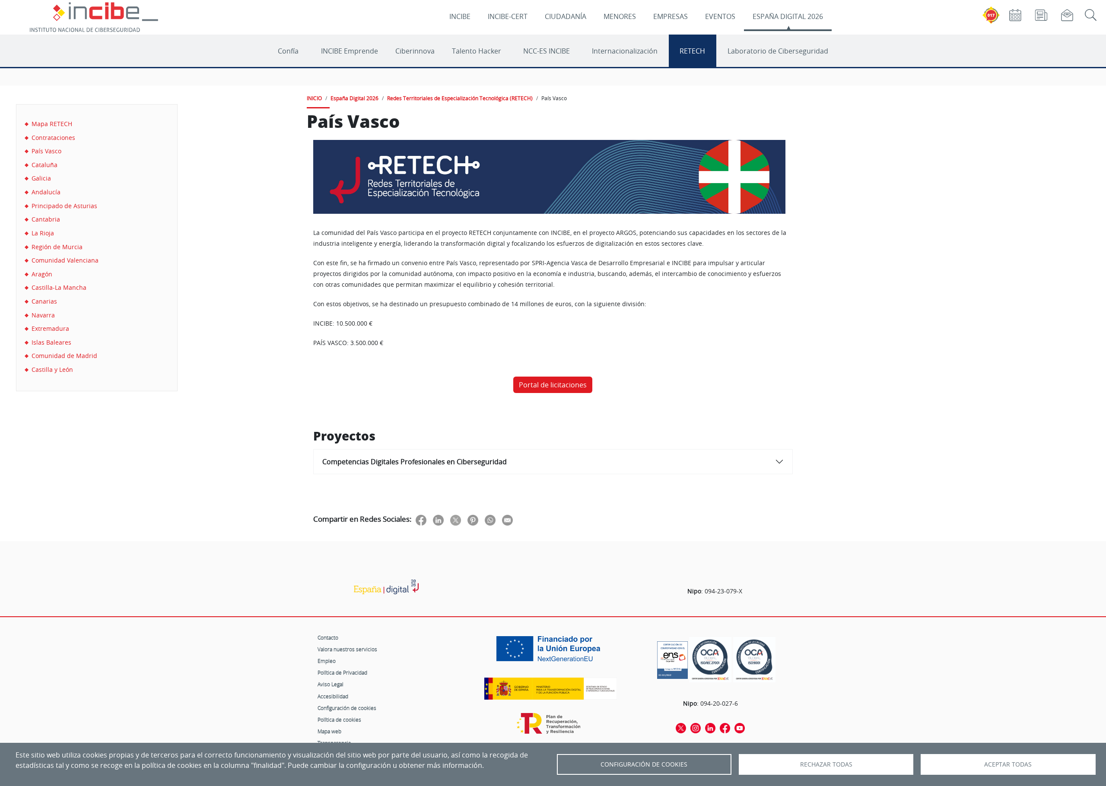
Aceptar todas (1008, 764)
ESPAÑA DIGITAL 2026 (788, 16)
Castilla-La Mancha (59, 287)
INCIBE (459, 16)
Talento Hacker (476, 51)
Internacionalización (625, 51)
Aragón (42, 274)
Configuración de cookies (347, 707)
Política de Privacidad (342, 672)
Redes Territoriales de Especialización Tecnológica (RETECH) (460, 98)
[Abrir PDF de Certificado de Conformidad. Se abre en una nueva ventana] (672, 657)
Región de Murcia (57, 247)
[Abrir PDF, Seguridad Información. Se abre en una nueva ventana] (710, 659)
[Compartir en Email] (507, 520)
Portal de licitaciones (553, 385)
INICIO (314, 98)
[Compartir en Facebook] (421, 520)
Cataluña (44, 165)
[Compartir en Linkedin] (438, 520)
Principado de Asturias (64, 206)
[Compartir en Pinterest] (472, 520)
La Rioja (43, 233)
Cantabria (46, 219)
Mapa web (329, 731)
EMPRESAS (670, 16)
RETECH (692, 51)
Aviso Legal (330, 684)
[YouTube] (739, 727)
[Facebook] (725, 727)
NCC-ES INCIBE (546, 51)
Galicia (41, 178)
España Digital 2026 (354, 98)
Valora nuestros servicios (347, 649)
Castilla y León (52, 369)
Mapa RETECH (52, 124)
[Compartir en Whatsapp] (490, 520)
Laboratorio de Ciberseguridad (778, 51)
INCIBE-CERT (508, 16)
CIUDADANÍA (565, 16)
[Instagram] (695, 727)
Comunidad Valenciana (65, 260)
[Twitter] (681, 727)
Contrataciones (53, 137)
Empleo (327, 660)
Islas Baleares (51, 342)
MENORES (620, 16)
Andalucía (46, 192)
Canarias (44, 301)
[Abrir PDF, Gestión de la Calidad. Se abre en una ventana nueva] (754, 659)
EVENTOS (720, 16)
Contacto (328, 637)
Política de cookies (339, 719)
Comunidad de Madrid (64, 356)
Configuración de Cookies (644, 764)
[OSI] (386, 587)
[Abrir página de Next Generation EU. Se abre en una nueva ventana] (550, 651)
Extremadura (50, 328)
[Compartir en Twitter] (455, 520)
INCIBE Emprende (349, 51)
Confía (288, 51)
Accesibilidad (333, 696)
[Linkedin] (710, 727)
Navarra (43, 315)
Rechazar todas (826, 764)
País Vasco (46, 151)
